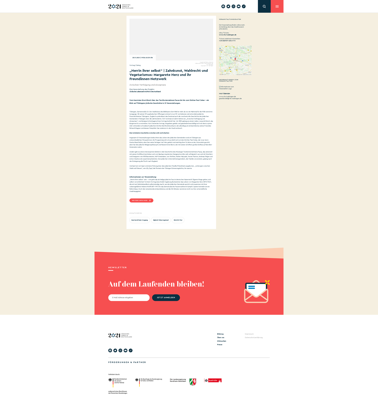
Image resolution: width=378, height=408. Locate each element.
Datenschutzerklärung (254, 337)
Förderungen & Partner (127, 362)
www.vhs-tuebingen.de (227, 35)
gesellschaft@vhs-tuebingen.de (230, 98)
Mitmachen (221, 341)
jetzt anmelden (166, 298)
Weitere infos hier (139, 200)
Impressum (249, 334)
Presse (219, 344)
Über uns (220, 337)
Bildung (220, 334)
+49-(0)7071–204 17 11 (227, 40)
